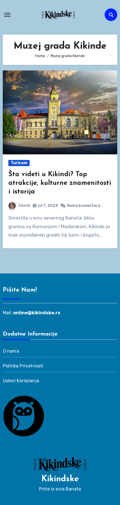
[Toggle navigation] (7, 14)
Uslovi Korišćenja (21, 380)
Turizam (19, 163)
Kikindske (60, 479)
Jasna (24, 205)
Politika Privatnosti (23, 366)
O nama (11, 351)
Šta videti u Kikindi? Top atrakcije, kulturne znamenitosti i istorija (59, 183)
